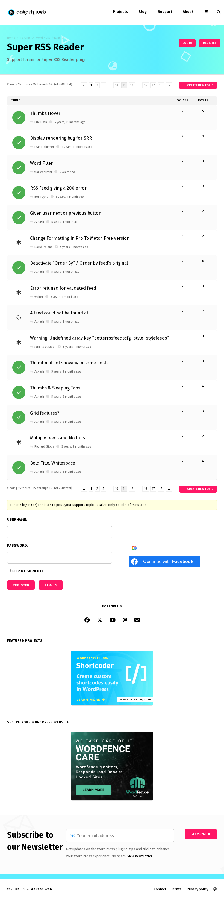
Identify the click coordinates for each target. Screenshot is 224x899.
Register (210, 43)
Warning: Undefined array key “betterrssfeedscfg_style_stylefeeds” (99, 338)
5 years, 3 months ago (66, 472)
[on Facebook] (87, 620)
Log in (187, 43)
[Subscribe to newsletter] (137, 620)
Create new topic (200, 85)
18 (161, 85)
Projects (120, 12)
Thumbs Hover (45, 113)
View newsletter (139, 856)
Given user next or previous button (65, 213)
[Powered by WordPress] (215, 889)
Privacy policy (197, 889)
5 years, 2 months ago (66, 371)
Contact (160, 889)
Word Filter (41, 163)
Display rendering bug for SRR (61, 138)
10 (116, 85)
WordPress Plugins (48, 38)
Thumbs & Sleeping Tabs (55, 388)
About (188, 12)
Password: (17, 545)
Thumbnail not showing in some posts (69, 362)
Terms (176, 889)
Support (165, 12)
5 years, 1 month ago (70, 197)
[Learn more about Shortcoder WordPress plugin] (112, 704)
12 (131, 85)
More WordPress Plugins (133, 699)
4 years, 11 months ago (70, 122)
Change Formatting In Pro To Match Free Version (79, 238)
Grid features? (44, 413)
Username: (17, 519)
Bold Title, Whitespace (52, 463)
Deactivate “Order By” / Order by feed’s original (79, 263)
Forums (25, 38)
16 (145, 85)
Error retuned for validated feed (63, 288)
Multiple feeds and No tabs (57, 437)
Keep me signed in (27, 571)
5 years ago (67, 172)
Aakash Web (26, 12)
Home (11, 38)
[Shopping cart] (206, 11)
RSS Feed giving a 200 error (58, 188)
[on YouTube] (112, 620)
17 (153, 85)
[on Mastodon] (125, 620)
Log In (51, 585)
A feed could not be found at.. (60, 313)
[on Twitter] (99, 620)
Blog (142, 12)
